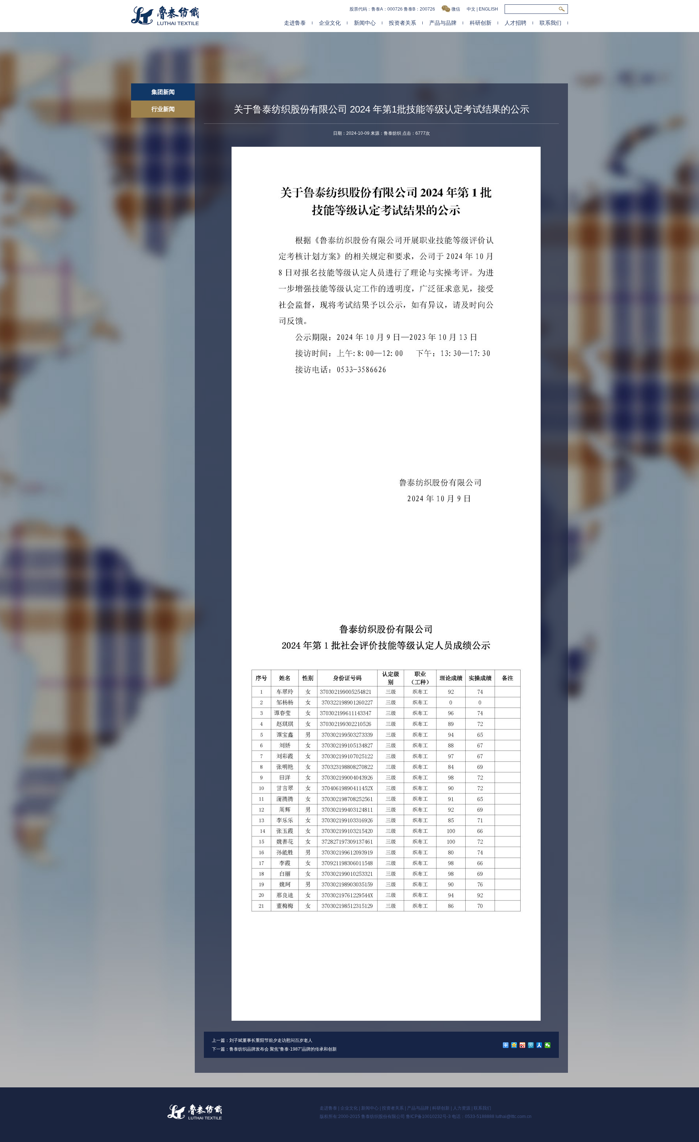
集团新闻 (163, 92)
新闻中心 (365, 23)
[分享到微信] (548, 1045)
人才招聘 (515, 23)
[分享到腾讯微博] (531, 1045)
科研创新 (480, 23)
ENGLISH (488, 9)
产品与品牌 (443, 23)
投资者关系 (402, 23)
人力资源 (461, 1108)
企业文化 (330, 23)
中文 (471, 9)
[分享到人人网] (539, 1045)
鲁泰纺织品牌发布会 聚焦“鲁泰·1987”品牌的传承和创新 (283, 1049)
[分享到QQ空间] (514, 1045)
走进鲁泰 (295, 23)
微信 (455, 9)
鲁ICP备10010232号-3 (428, 1116)
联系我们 (550, 23)
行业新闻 (163, 109)
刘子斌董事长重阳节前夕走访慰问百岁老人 (270, 1040)
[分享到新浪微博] (523, 1045)
